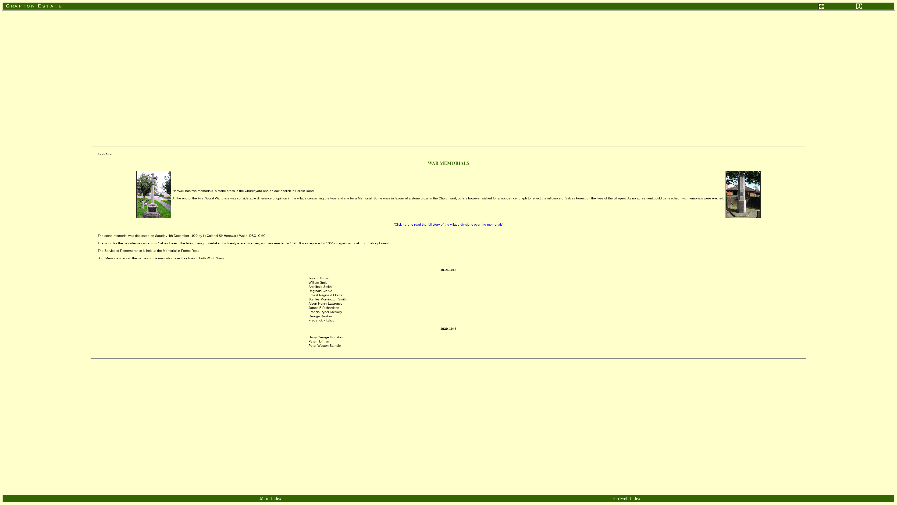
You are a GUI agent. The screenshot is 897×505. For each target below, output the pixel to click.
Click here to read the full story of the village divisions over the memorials (448, 224)
